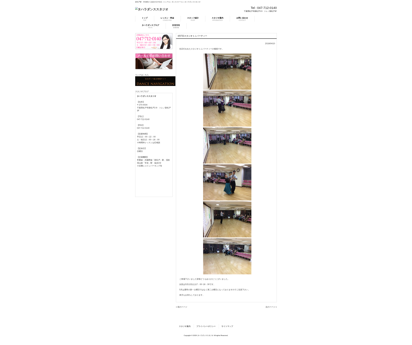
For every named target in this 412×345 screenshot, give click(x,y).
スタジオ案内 (185, 326)
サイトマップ (227, 326)
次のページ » (271, 307)
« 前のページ (181, 307)
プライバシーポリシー (206, 326)
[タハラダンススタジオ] (151, 9)
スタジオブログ (142, 91)
